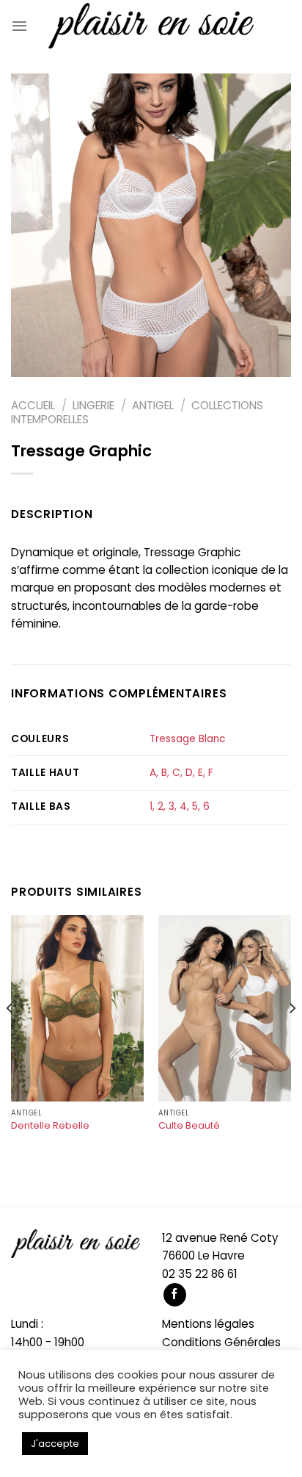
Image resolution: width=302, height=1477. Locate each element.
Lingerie (93, 405)
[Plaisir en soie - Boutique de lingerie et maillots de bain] (151, 25)
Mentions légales (208, 1324)
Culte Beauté (189, 1126)
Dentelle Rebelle (50, 1126)
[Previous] (10, 1037)
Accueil (33, 405)
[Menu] (19, 25)
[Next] (291, 1037)
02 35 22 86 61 (199, 1274)
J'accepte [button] (55, 1444)
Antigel (153, 405)
